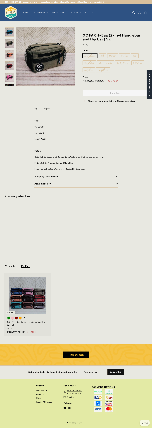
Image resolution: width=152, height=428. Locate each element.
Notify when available (149, 84)
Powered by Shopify (74, 423)
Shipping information (46, 176)
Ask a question (42, 183)
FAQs (38, 398)
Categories (39, 12)
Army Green (90, 56)
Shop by (74, 12)
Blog (88, 12)
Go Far (86, 45)
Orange (125, 56)
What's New (58, 12)
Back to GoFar (78, 354)
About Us (40, 394)
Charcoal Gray (106, 63)
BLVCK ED (138, 63)
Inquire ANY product (45, 402)
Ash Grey (89, 70)
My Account (41, 390)
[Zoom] (45, 56)
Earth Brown (123, 63)
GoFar (25, 266)
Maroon (113, 56)
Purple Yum (104, 70)
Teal (135, 56)
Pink (103, 56)
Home (25, 12)
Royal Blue (90, 63)
